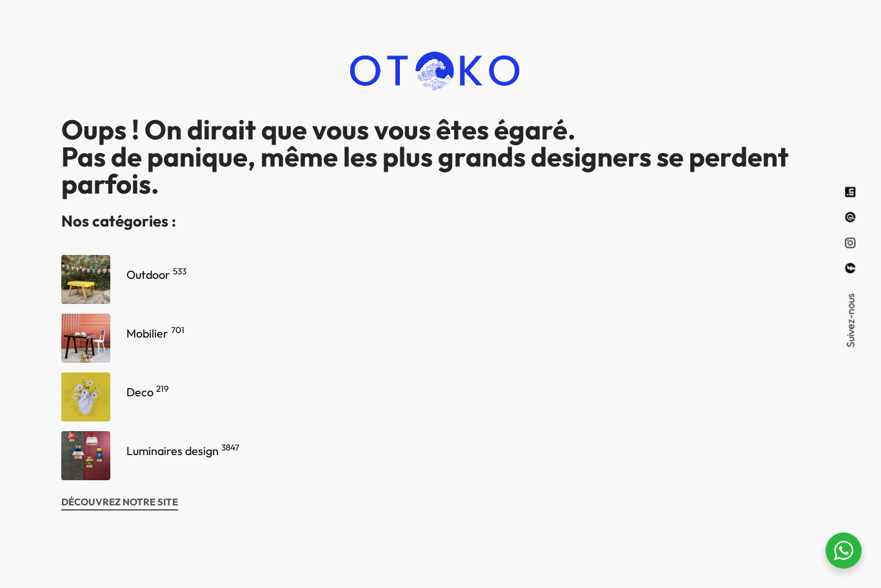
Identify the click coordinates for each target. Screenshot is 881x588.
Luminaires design (182, 450)
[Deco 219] (85, 396)
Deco (147, 392)
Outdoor (156, 274)
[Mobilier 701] (85, 338)
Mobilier (155, 333)
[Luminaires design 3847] (85, 455)
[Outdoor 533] (85, 279)
